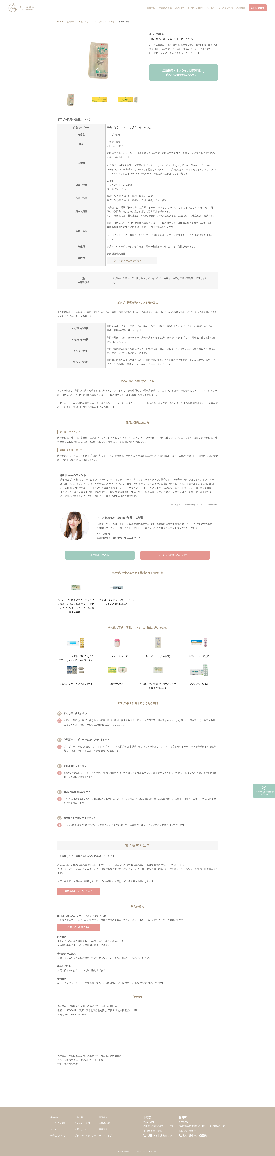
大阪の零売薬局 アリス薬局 (130, 1152)
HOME (60, 21)
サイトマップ (105, 1135)
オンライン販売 (57, 1123)
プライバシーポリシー (85, 1135)
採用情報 (103, 1129)
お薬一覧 (71, 21)
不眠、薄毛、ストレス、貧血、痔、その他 (96, 21)
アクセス (54, 1129)
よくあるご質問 (82, 1123)
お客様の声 (104, 1123)
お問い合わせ (81, 1129)
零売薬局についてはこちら (79, 891)
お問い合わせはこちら (78, 927)
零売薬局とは (105, 1117)
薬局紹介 (54, 1117)
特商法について (57, 1135)
